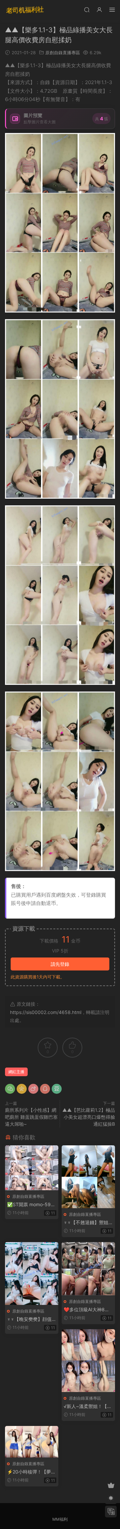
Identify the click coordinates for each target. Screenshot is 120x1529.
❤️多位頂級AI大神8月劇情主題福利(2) (86, 1310)
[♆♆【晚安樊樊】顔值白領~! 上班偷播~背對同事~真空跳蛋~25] (31, 1273)
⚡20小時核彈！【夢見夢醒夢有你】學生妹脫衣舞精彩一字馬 (31, 1472)
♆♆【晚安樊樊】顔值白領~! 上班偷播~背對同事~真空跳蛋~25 (31, 1319)
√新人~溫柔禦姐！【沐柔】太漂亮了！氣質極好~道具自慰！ (88, 1406)
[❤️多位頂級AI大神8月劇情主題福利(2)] (88, 1268)
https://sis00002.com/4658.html (45, 1012)
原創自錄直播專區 (62, 52)
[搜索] (87, 9)
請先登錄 (60, 964)
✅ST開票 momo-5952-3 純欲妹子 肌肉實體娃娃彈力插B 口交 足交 (31, 1205)
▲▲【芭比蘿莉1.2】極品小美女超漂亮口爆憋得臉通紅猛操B (88, 1117)
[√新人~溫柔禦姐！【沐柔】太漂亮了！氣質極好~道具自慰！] (88, 1360)
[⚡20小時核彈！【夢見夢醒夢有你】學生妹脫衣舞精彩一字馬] (31, 1442)
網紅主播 (16, 1071)
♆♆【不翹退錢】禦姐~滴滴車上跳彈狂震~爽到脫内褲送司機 (87, 1222)
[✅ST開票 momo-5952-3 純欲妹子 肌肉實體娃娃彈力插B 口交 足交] (31, 1167)
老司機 (25, 10)
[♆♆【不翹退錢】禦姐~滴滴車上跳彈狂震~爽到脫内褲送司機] (88, 1177)
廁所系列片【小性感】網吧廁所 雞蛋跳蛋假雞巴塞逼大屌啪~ (31, 1117)
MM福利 (60, 1519)
